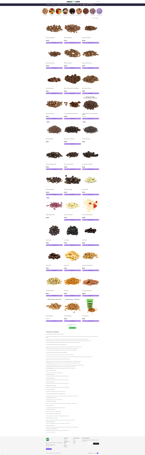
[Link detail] (46, 447)
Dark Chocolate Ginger (68, 189)
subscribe (96, 443)
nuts (57, 423)
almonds (60, 420)
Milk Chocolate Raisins (68, 37)
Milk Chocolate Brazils (68, 63)
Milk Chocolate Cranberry (86, 88)
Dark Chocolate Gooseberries (87, 164)
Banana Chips (66, 265)
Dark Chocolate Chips (86, 138)
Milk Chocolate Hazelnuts (50, 37)
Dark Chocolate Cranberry (68, 164)
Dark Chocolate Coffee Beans (69, 138)
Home (46, 6)
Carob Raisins (66, 240)
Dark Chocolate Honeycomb (51, 164)
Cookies (74, 442)
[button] (54, 43)
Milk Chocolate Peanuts (50, 113)
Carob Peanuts (48, 240)
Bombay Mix (66, 290)
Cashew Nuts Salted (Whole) (87, 265)
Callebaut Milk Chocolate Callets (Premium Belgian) (89, 114)
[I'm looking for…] (47, 2)
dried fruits (51, 427)
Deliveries (65, 445)
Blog (64, 443)
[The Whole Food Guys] (72, 1)
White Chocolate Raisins (68, 214)
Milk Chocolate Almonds (50, 63)
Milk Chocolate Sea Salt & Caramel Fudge (71, 88)
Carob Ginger (48, 265)
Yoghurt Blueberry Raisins (50, 214)
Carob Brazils (84, 240)
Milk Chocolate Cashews (86, 37)
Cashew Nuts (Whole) (50, 290)
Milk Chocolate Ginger (50, 88)
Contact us (65, 446)
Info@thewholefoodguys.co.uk (50, 444)
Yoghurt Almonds (85, 189)
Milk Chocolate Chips (49, 138)
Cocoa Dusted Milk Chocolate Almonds (71, 113)
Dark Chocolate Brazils (50, 189)
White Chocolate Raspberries (87, 214)
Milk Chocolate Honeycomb (87, 63)
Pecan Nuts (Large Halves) (86, 290)
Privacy (74, 441)
